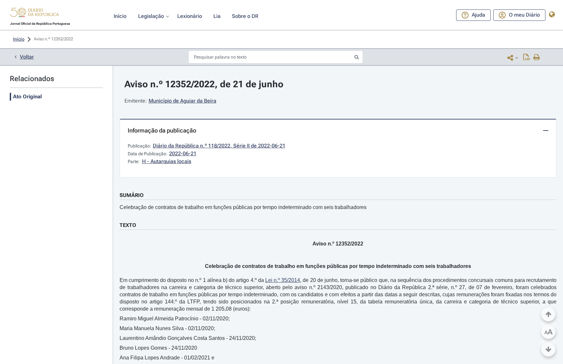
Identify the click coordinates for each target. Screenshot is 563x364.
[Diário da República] (34, 14)
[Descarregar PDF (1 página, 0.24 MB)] (526, 57)
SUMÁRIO (132, 195)
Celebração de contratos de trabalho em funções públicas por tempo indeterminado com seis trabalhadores (243, 207)
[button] (34, 13)
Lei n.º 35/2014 (282, 280)
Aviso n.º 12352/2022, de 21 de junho (203, 84)
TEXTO (128, 225)
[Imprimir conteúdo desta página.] (536, 57)
